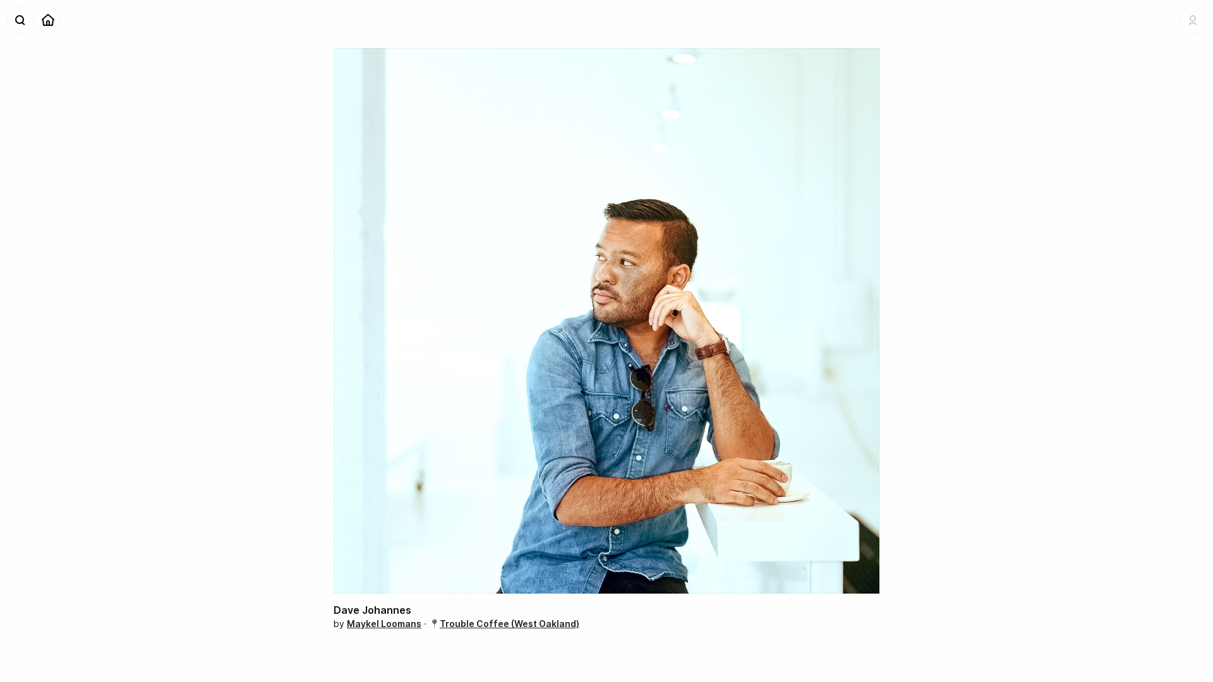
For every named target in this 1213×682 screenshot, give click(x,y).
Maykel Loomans (384, 623)
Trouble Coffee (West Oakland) (509, 623)
